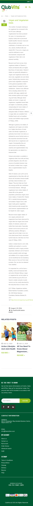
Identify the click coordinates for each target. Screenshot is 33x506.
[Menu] (26, 7)
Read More (4, 353)
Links (28, 1)
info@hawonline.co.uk (8, 431)
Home (2, 16)
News (6, 16)
